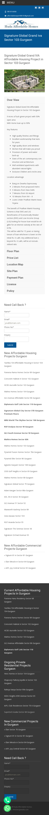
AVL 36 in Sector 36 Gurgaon (16, 497)
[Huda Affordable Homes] (19, 23)
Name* (7, 311)
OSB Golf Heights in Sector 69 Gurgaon (20, 471)
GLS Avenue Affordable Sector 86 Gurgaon (22, 398)
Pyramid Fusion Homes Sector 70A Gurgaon (23, 452)
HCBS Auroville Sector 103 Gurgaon (19, 385)
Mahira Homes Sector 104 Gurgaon (19, 391)
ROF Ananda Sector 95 (13, 522)
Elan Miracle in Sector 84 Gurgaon (20, 561)
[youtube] (42, 8)
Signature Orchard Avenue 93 (16, 535)
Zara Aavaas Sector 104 (14, 516)
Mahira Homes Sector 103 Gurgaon (19, 446)
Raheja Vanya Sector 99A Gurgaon (18, 689)
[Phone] (7, 800)
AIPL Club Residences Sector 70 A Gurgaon (22, 705)
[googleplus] (39, 8)
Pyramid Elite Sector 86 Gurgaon (18, 458)
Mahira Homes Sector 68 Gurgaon (18, 477)
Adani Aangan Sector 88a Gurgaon (18, 490)
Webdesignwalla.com (20, 810)
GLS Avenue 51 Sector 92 (15, 503)
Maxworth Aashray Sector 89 (16, 509)
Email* (7, 319)
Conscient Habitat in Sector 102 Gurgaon (21, 378)
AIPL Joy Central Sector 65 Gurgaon (21, 568)
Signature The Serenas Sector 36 (18, 528)
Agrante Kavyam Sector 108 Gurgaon (20, 465)
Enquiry (7, 335)
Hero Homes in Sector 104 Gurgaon (19, 673)
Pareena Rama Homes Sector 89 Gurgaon (22, 372)
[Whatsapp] (7, 808)
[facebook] (36, 8)
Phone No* (9, 327)
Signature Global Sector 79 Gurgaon (19, 484)
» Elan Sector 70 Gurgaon (15, 729)
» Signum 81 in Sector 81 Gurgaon (18, 555)
